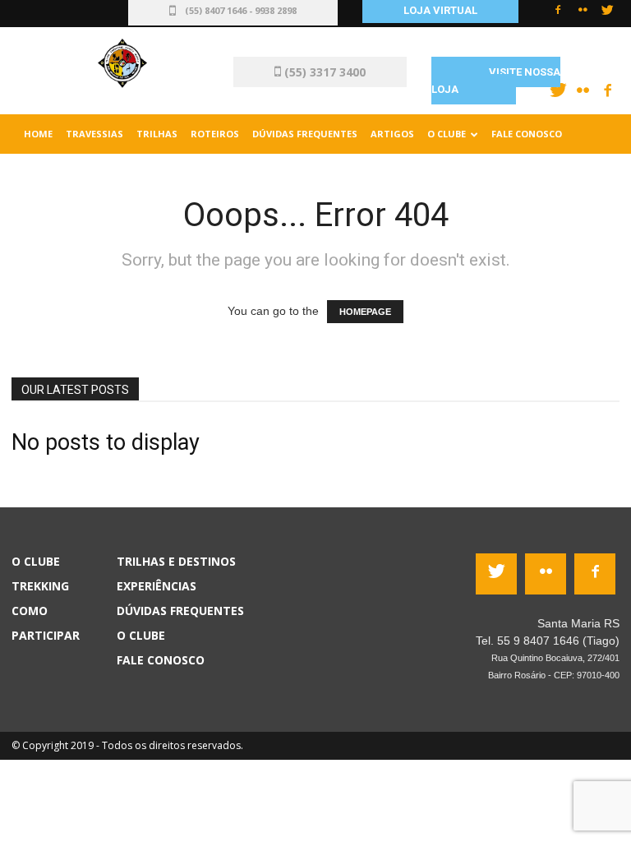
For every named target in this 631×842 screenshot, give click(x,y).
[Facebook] (558, 15)
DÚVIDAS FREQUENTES (180, 610)
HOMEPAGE (365, 312)
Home (38, 133)
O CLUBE (141, 635)
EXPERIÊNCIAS (156, 586)
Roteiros (215, 133)
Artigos (392, 133)
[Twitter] (607, 15)
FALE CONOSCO (161, 660)
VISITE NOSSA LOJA (495, 80)
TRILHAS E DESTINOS (176, 561)
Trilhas (156, 133)
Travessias (94, 133)
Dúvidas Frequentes (304, 133)
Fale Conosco (526, 133)
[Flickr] (582, 15)
